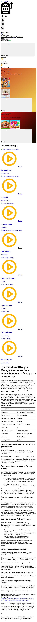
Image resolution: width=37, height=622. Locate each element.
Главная (3, 37)
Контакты (4, 598)
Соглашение (10, 598)
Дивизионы (19, 37)
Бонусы (13, 37)
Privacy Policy (23, 598)
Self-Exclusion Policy (23, 600)
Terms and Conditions (10, 600)
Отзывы (16, 598)
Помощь (8, 37)
